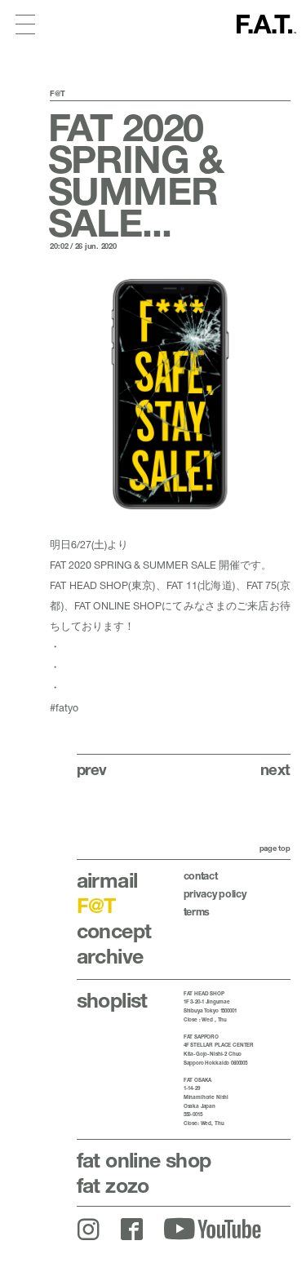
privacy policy (215, 894)
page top (274, 848)
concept (114, 930)
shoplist (112, 1000)
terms (197, 912)
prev (92, 769)
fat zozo (113, 1185)
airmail (107, 880)
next (275, 769)
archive (110, 956)
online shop (144, 1160)
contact (201, 876)
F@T (96, 905)
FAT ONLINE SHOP (118, 606)
